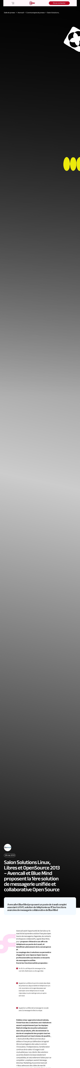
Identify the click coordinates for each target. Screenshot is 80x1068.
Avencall (21, 13)
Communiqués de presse (35, 13)
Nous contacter (59, 3)
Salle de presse (9, 13)
